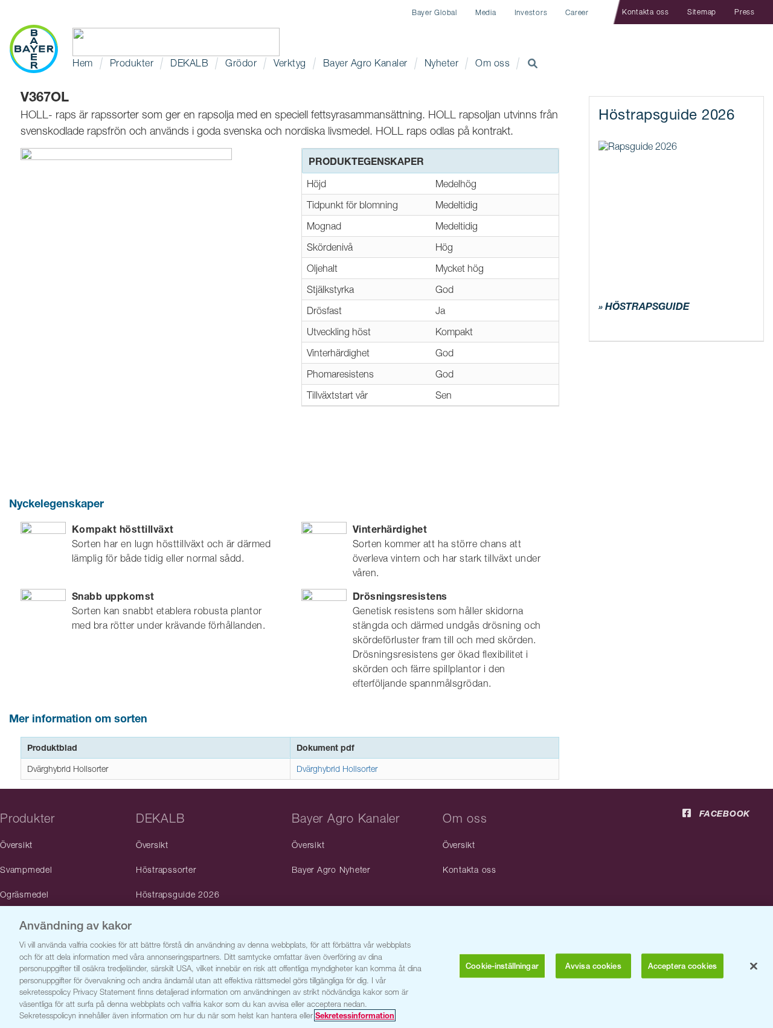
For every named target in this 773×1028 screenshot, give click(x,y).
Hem (82, 62)
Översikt (16, 845)
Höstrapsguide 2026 (178, 894)
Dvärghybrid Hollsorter (337, 768)
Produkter (132, 62)
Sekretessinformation (354, 1015)
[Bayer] (33, 48)
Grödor (241, 62)
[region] (386, 967)
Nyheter (442, 62)
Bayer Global (434, 12)
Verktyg (290, 62)
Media (485, 12)
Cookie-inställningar (502, 966)
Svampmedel (26, 869)
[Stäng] (753, 966)
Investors (531, 12)
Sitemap (701, 11)
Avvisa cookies (593, 966)
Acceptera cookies (682, 966)
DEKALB (189, 62)
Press (744, 11)
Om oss (492, 62)
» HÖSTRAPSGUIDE (644, 306)
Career (577, 12)
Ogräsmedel (24, 894)
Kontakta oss (645, 11)
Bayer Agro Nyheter (331, 869)
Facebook (724, 813)
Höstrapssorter (166, 869)
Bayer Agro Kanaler (365, 62)
